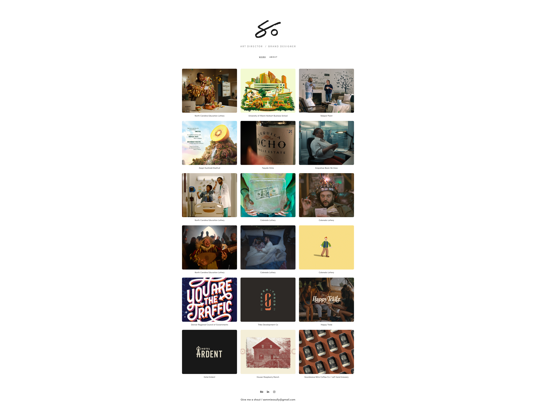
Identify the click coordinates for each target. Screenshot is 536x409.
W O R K (262, 57)
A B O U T (273, 57)
